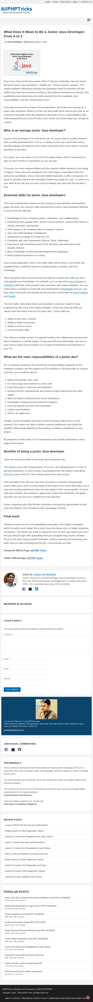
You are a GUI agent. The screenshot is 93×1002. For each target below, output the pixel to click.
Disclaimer (76, 998)
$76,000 (8, 474)
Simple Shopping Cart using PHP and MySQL (24, 914)
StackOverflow (80, 292)
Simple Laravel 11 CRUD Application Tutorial (24, 860)
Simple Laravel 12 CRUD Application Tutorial (24, 831)
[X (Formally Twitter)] (30, 590)
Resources (27, 998)
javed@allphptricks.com (14, 730)
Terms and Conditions (59, 998)
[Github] (19, 749)
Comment (8, 634)
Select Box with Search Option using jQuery (23, 971)
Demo (55, 2)
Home (47, 2)
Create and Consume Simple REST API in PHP (25, 922)
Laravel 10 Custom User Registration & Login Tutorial (27, 947)
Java (25, 42)
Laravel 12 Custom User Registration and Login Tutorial (28, 837)
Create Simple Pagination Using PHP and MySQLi (26, 939)
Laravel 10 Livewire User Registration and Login (25, 865)
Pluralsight (67, 289)
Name (7, 659)
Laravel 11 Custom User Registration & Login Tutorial (27, 848)
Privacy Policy (40, 998)
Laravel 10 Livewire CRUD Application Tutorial (25, 871)
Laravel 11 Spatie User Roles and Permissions (25, 842)
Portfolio (65, 2)
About (75, 2)
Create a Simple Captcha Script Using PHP (23, 963)
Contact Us (86, 2)
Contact (16, 998)
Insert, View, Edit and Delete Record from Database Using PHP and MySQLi (37, 898)
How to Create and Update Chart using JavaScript (26, 854)
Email (6, 669)
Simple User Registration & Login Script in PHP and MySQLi (31, 906)
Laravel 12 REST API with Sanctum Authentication (26, 825)
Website (7, 679)
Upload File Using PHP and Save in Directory (24, 955)
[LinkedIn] (36, 590)
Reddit (11, 296)
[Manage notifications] (88, 997)
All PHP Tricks (38, 550)
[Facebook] (24, 590)
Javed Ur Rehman (44, 574)
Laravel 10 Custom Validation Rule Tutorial (23, 877)
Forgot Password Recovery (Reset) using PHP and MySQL (30, 930)
